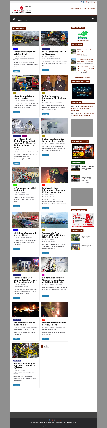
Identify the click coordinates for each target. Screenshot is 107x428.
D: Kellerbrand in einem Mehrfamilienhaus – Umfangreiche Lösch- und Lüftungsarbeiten (53, 190)
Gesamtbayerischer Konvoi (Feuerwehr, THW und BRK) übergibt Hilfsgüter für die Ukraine (53, 234)
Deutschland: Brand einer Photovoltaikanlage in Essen (87, 246)
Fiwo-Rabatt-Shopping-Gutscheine (36, 422)
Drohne (32, 100)
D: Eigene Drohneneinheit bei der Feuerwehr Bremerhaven (24, 97)
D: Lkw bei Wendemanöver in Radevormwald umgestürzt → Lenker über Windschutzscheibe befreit (25, 279)
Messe (59, 284)
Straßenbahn (32, 58)
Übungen (15, 185)
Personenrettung (22, 58)
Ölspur (50, 58)
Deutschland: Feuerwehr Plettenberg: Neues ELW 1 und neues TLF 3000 (87, 178)
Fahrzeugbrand (17, 152)
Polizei (31, 237)
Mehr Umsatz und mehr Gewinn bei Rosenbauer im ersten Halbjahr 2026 (82, 114)
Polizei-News (67, 17)
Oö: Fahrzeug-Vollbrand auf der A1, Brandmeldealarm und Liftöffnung (85, 60)
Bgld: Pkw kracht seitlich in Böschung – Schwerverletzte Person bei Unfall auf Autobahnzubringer (85, 69)
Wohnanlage (53, 196)
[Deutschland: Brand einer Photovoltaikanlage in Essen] (75, 247)
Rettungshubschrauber (26, 372)
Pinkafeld (28, 237)
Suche (25, 20)
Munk (61, 284)
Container (28, 327)
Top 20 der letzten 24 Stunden (60, 422)
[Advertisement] (82, 128)
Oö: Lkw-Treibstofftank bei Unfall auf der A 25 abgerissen (54, 52)
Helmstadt (24, 152)
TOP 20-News (83, 8)
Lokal (15, 93)
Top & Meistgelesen (48, 17)
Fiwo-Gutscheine (91, 8)
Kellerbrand (49, 196)
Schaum (31, 152)
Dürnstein (27, 194)
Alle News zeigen (75, 8)
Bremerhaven (29, 100)
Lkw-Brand (28, 152)
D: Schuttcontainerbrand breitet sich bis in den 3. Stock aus (54, 323)
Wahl (61, 102)
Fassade (63, 327)
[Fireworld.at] (14, 19)
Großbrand (21, 152)
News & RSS (58, 17)
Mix (43, 274)
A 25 (44, 58)
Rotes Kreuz (45, 241)
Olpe (63, 143)
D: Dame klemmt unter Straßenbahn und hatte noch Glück (24, 52)
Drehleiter (23, 194)
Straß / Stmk (32, 372)
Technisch (15, 48)
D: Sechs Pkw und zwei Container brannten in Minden (24, 323)
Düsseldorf (45, 196)
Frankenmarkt (58, 102)
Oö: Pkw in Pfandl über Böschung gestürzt (86, 237)
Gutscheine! (19, 20)
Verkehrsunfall (15, 59)
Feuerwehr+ (27, 17)
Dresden (60, 327)
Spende (49, 241)
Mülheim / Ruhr (17, 58)
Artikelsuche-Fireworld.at (72, 422)
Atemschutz (57, 143)
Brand (44, 185)
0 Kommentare (23, 56)
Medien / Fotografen (46, 48)
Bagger (16, 372)
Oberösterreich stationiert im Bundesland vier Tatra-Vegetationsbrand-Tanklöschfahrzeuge (82, 108)
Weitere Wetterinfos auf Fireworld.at (83, 40)
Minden (36, 327)
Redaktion (76, 17)
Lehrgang (61, 143)
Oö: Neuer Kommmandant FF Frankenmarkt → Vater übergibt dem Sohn (54, 98)
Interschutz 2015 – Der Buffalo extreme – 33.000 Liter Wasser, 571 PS (88, 168)
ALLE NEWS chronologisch (49, 422)
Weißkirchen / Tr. (58, 58)
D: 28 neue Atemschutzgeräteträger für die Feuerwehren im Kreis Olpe (53, 139)
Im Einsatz (19, 17)
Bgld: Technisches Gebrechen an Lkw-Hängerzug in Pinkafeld (25, 233)
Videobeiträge (24, 136)
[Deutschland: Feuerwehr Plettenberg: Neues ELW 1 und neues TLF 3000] (75, 180)
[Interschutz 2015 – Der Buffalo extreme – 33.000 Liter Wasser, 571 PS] (75, 170)
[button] (21, 17)
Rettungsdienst (27, 58)
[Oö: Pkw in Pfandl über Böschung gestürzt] (75, 238)
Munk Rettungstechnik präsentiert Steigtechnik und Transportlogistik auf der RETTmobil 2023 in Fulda (53, 279)
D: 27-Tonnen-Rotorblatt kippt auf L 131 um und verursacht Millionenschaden (85, 52)
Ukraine (53, 241)
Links (83, 17)
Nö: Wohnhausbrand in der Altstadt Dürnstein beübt (24, 189)
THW (51, 241)
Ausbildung (20, 194)
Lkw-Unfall (46, 58)
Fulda (57, 284)
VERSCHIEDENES (37, 17)
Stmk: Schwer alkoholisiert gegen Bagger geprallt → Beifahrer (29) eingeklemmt (24, 365)
